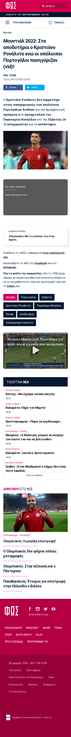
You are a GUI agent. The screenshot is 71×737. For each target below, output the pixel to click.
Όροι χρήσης (34, 670)
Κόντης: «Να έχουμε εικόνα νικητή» (30, 394)
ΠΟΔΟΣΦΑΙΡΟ (13, 627)
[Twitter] (46, 608)
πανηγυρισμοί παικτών (19, 322)
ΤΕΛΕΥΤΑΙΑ (17, 382)
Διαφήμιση (49, 684)
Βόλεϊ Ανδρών (13, 449)
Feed (51, 677)
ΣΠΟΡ (8, 634)
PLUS (39, 634)
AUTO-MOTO (24, 634)
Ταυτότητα (15, 670)
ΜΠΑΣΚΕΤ (32, 627)
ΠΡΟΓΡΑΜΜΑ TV (37, 641)
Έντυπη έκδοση (17, 691)
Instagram (9, 267)
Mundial (7, 32)
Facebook (41, 263)
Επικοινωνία (16, 684)
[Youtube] (53, 608)
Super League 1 (13, 403)
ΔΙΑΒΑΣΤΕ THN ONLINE (27, 14)
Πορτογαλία (28, 297)
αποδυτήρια (27, 314)
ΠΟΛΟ (58, 627)
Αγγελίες (33, 684)
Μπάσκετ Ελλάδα (14, 462)
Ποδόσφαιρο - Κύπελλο (16, 535)
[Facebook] (30, 608)
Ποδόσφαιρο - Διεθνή (16, 431)
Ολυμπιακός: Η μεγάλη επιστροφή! (29, 541)
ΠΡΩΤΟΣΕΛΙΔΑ (14, 641)
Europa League (13, 390)
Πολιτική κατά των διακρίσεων (26, 677)
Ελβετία (47, 297)
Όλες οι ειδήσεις (34, 475)
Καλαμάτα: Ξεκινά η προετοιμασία (30, 453)
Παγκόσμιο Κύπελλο (49, 305)
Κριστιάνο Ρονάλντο (18, 305)
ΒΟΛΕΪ (46, 627)
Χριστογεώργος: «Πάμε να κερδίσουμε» (33, 421)
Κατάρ (10, 314)
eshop (11, 286)
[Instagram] (38, 608)
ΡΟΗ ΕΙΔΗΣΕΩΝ (22, 22)
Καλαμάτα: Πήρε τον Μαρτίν (25, 408)
